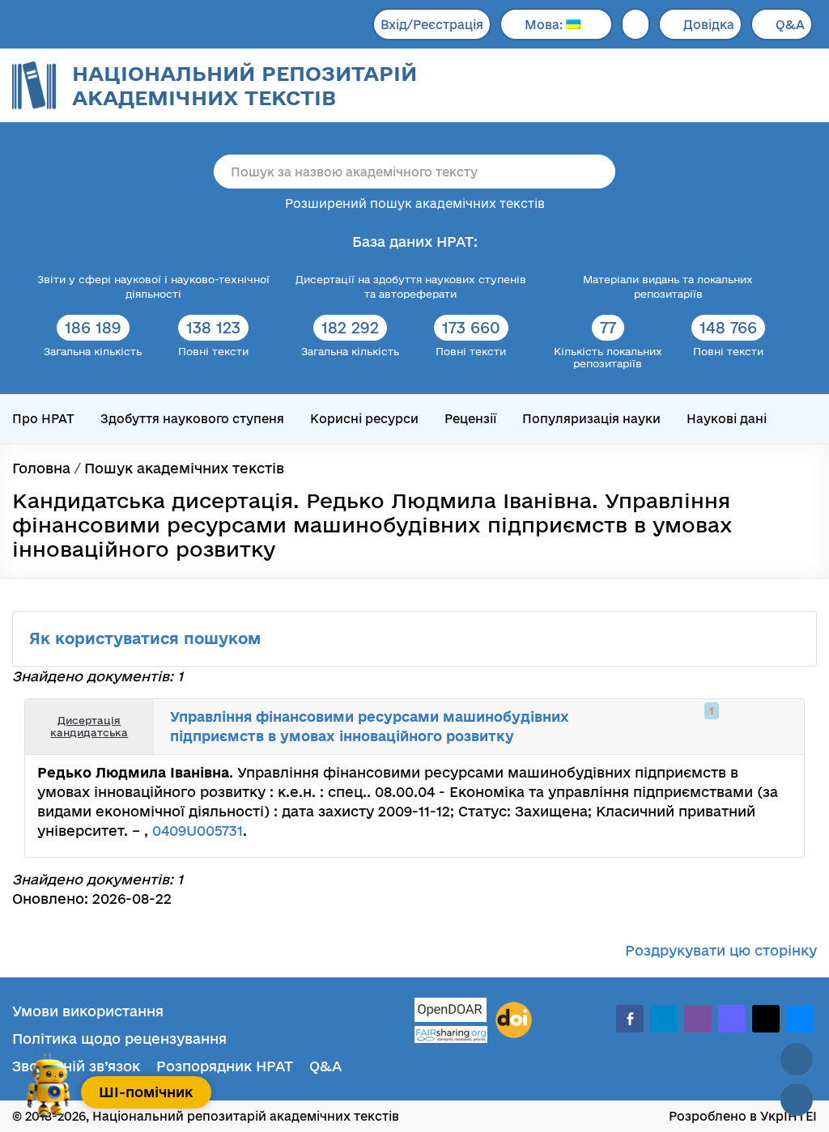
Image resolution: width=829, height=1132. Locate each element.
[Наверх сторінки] (796, 1059)
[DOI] (513, 1020)
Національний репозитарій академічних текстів (244, 85)
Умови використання (88, 1011)
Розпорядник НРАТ (224, 1066)
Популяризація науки (591, 419)
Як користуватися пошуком (147, 638)
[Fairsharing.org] (450, 1034)
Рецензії (470, 419)
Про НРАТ (43, 419)
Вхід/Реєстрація (431, 25)
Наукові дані (727, 419)
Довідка (708, 25)
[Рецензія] (761, 726)
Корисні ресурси (364, 419)
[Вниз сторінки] (796, 1099)
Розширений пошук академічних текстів (415, 203)
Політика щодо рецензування (119, 1038)
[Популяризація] (779, 726)
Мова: (545, 25)
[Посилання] (743, 726)
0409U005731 (197, 830)
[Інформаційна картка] (725, 726)
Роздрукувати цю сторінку (721, 950)
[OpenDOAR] (450, 1012)
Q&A (790, 25)
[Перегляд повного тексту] (707, 726)
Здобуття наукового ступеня (192, 419)
